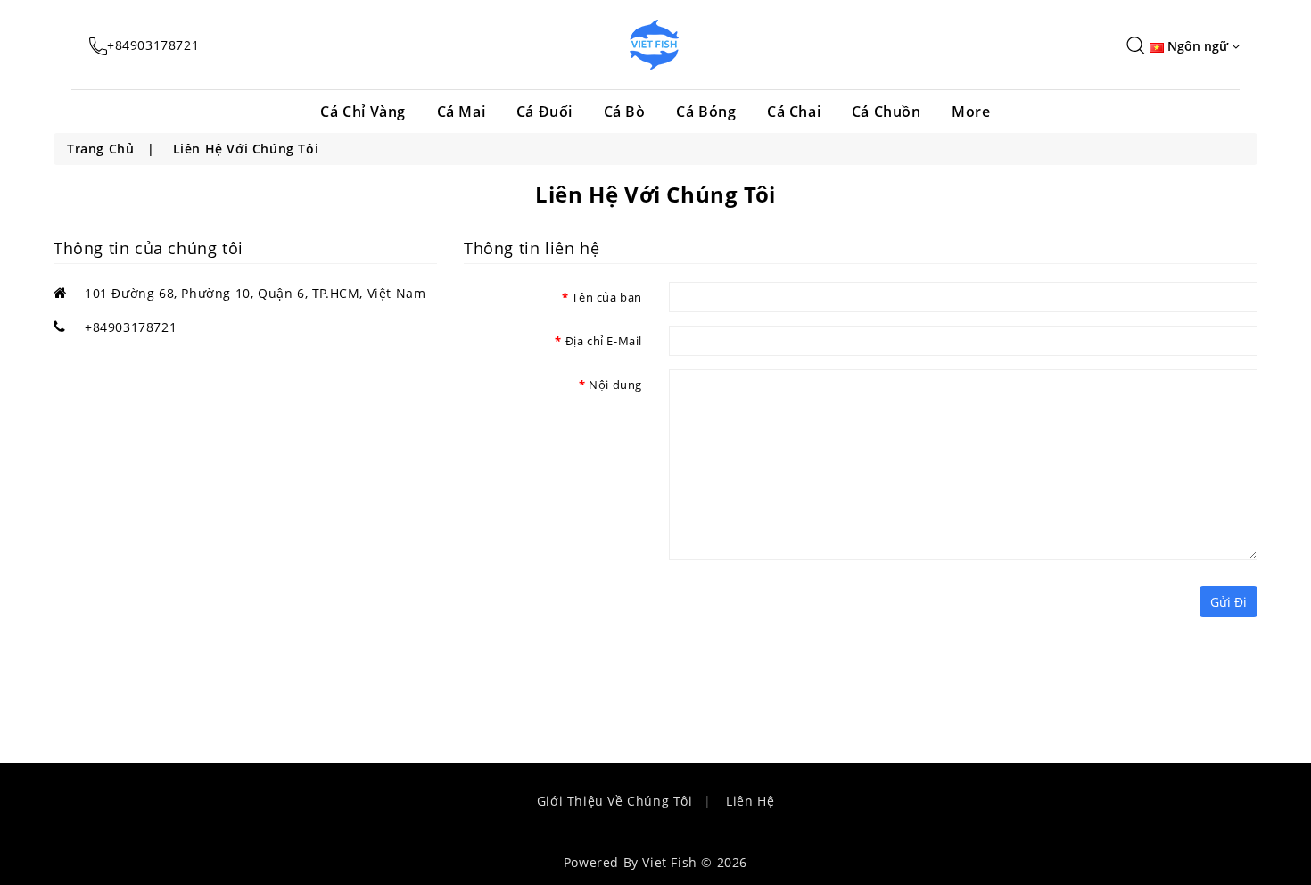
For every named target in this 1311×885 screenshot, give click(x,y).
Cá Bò (625, 111)
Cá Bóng (706, 111)
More (971, 111)
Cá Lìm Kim (861, 154)
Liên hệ (750, 800)
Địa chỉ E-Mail (603, 341)
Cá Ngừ (848, 439)
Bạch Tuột (858, 309)
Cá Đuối (544, 111)
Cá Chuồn (886, 111)
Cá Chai (793, 111)
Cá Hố (842, 361)
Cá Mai (461, 111)
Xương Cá (856, 284)
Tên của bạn (607, 297)
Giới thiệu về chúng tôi (615, 800)
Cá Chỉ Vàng (363, 111)
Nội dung (615, 384)
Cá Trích (850, 180)
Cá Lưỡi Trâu (866, 387)
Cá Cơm (849, 335)
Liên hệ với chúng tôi (246, 148)
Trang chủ (100, 148)
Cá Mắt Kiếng (868, 413)
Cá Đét (845, 206)
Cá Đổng (851, 232)
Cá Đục (846, 258)
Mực (837, 465)
